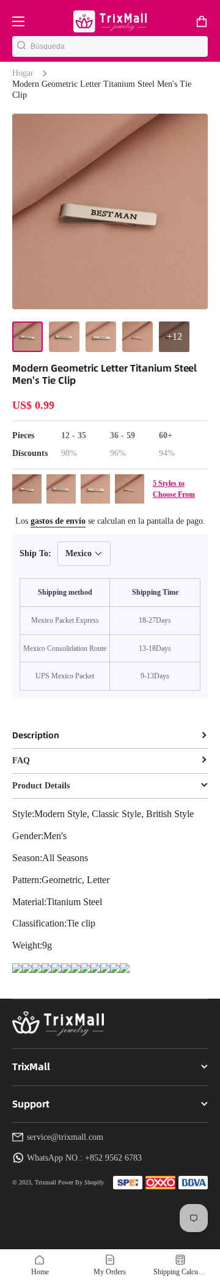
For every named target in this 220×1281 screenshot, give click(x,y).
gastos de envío (58, 521)
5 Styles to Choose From (174, 489)
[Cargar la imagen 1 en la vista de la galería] (27, 336)
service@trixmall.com (65, 1137)
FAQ (21, 760)
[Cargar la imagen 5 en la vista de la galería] (174, 336)
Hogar (23, 73)
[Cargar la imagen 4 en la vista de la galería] (137, 336)
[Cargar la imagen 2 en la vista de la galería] (64, 336)
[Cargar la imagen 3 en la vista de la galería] (101, 336)
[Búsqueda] (21, 46)
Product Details (41, 785)
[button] (202, 21)
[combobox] (119, 46)
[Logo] (110, 21)
